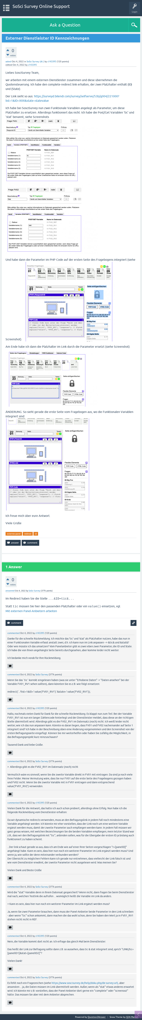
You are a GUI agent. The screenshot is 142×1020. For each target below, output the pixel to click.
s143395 (52, 61)
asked (8, 61)
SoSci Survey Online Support (41, 6)
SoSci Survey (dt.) (35, 61)
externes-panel (14, 534)
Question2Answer (97, 1017)
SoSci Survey (34, 591)
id (36, 534)
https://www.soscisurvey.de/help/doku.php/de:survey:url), (85, 982)
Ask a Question (65, 24)
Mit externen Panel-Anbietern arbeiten (31, 611)
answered (10, 591)
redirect (27, 534)
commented (13, 633)
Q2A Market (132, 1017)
